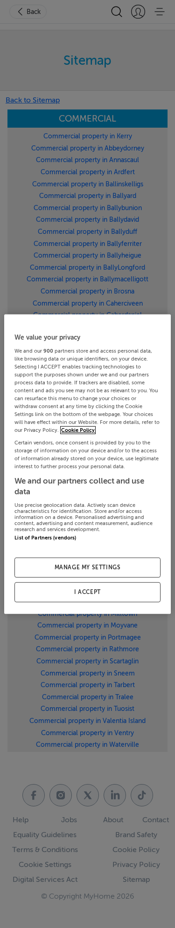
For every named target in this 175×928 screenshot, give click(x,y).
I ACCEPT (87, 591)
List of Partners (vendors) (45, 537)
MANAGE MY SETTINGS (88, 567)
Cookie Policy (78, 430)
